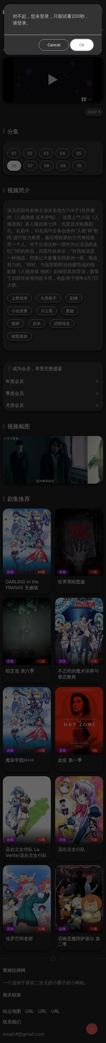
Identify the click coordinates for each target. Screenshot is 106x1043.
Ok (82, 44)
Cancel (53, 44)
